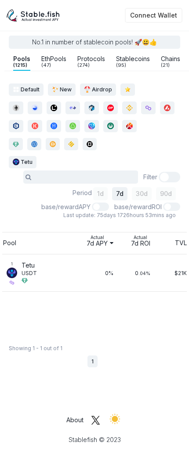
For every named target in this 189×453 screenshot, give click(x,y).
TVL (181, 242)
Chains (170, 61)
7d (120, 193)
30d (142, 193)
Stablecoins (133, 61)
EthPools (53, 61)
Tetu (26, 162)
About (75, 420)
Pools (21, 61)
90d (166, 193)
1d (100, 193)
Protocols (91, 61)
